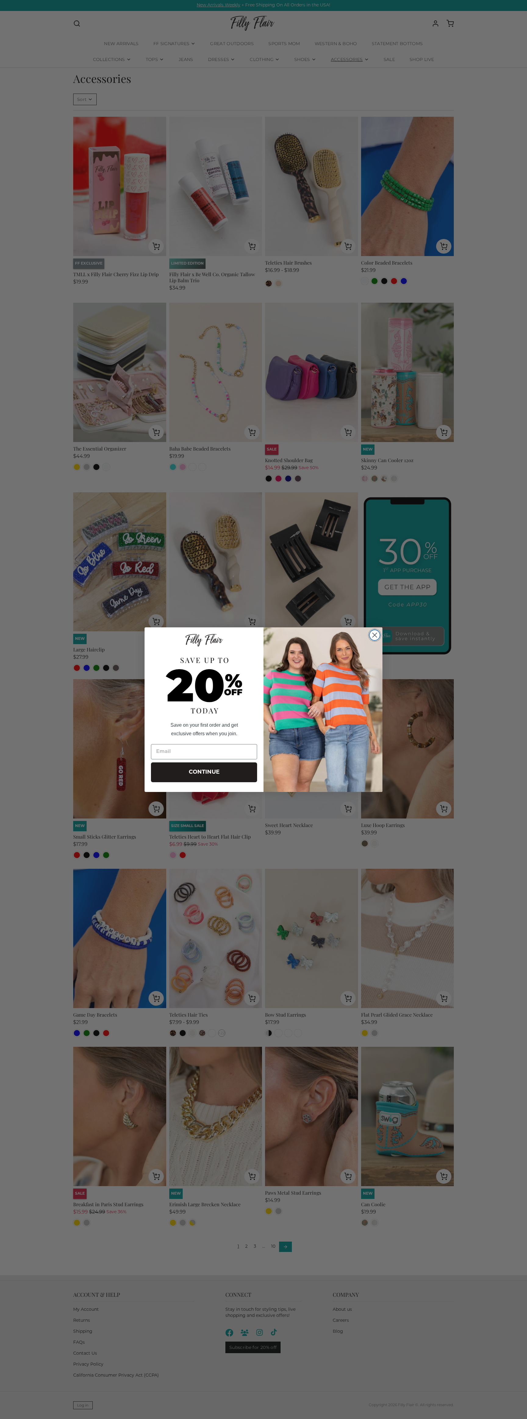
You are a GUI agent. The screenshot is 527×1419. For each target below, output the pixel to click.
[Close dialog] (374, 635)
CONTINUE (204, 772)
